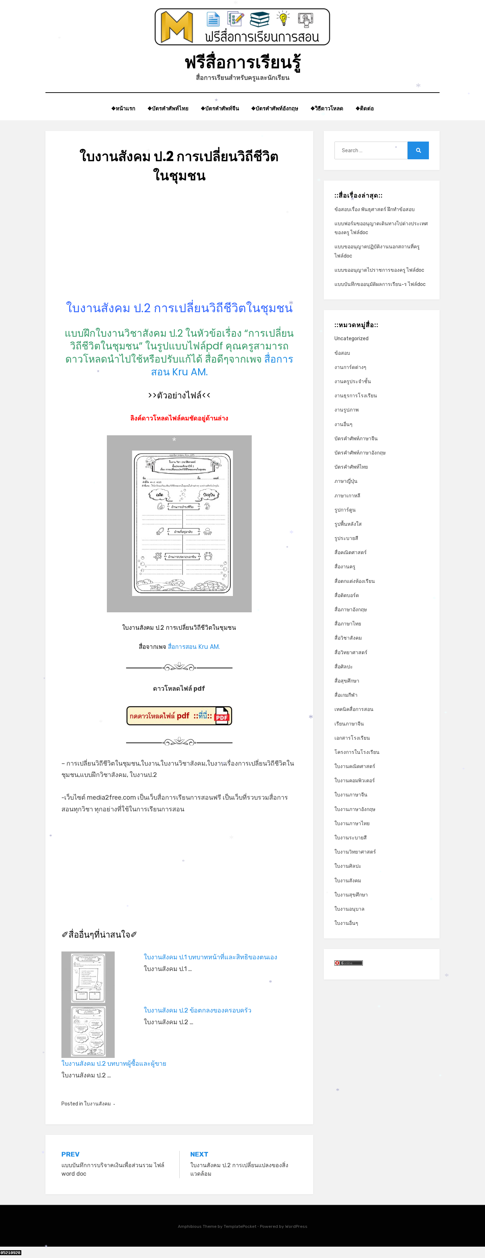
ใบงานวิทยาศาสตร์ (355, 852)
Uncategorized (351, 339)
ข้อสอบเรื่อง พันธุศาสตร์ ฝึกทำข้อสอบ (374, 209)
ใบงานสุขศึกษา (351, 895)
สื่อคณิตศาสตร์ (350, 553)
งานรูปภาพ (346, 410)
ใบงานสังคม (97, 1104)
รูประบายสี (346, 538)
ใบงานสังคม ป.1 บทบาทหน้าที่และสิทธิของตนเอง (210, 957)
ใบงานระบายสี (350, 838)
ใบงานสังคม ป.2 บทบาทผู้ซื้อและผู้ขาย (114, 1063)
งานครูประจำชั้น (352, 382)
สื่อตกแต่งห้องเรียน (354, 581)
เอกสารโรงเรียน (352, 738)
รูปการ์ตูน (345, 510)
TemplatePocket (240, 1226)
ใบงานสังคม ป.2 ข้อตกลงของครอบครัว (197, 1010)
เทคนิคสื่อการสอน (354, 709)
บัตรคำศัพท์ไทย (351, 467)
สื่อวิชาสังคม (348, 638)
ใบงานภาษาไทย (352, 824)
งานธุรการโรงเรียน (355, 396)
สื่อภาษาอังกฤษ (350, 610)
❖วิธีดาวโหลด (326, 108)
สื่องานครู (344, 567)
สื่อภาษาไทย (347, 624)
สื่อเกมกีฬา (346, 695)
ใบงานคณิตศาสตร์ (354, 766)
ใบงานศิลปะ (347, 866)
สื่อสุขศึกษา (346, 681)
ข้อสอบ (342, 353)
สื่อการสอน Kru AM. (194, 646)
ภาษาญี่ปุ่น (346, 481)
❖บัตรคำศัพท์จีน (220, 108)
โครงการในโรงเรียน (357, 752)
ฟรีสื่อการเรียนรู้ (242, 62)
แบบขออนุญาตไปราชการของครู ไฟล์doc (379, 270)
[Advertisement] (179, 250)
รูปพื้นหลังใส (348, 524)
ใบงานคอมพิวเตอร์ (354, 781)
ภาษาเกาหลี (347, 496)
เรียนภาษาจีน (349, 724)
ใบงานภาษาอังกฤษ (354, 809)
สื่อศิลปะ (343, 667)
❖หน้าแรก (123, 108)
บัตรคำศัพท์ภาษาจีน (356, 439)
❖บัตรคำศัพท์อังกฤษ (274, 108)
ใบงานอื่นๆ (346, 923)
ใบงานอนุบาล (349, 909)
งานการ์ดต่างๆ (350, 367)
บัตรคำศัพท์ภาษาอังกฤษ (360, 453)
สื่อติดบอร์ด (346, 595)
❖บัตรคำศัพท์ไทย (168, 108)
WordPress (296, 1226)
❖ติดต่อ (364, 108)
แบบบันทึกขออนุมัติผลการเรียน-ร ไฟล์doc (380, 284)
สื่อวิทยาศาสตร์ (350, 653)
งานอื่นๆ (343, 424)
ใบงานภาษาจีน (350, 795)
